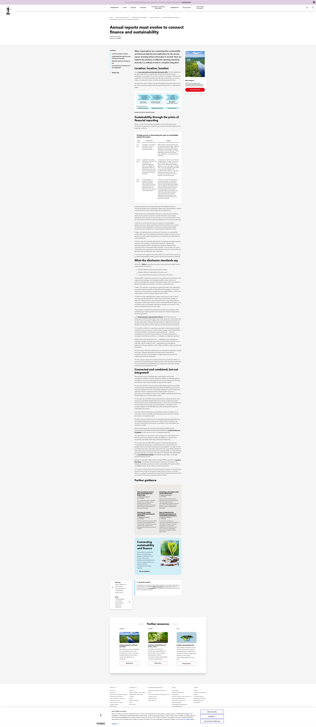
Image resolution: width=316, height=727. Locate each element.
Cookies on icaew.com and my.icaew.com (181, 696)
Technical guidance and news (158, 7)
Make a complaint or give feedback (137, 692)
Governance (112, 692)
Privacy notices (175, 694)
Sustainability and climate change (139, 17)
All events (196, 690)
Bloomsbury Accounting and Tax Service (157, 690)
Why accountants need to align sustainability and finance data (145, 493)
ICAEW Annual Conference (200, 698)
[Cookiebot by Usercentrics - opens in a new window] (101, 724)
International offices (133, 700)
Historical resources (152, 698)
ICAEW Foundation (114, 704)
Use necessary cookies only (212, 721)
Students (143, 7)
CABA (130, 702)
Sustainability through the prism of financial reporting (121, 57)
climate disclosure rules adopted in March (150, 317)
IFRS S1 (144, 264)
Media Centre (113, 706)
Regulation (187, 7)
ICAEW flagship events (199, 700)
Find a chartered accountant (116, 702)
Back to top (115, 72)
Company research (152, 696)
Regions (131, 698)
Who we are (112, 690)
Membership (115, 7)
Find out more (186, 2)
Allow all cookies (212, 712)
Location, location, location (120, 54)
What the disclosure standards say (121, 62)
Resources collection (154, 17)
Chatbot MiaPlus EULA (177, 706)
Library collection (152, 700)
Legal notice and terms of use (178, 700)
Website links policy (176, 702)
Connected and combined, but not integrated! (121, 66)
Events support (197, 702)
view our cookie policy (187, 719)
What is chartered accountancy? (117, 698)
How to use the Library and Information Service (158, 694)
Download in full (195, 89)
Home (111, 17)
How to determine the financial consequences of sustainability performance (168, 514)
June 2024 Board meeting (145, 454)
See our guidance (144, 571)
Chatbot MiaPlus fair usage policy (179, 704)
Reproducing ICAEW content (178, 698)
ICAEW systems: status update (136, 694)
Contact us (131, 690)
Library (149, 692)
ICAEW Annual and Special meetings (118, 694)
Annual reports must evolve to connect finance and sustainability (124, 19)
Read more (129, 663)
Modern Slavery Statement (178, 692)
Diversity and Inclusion (115, 700)
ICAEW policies (175, 690)
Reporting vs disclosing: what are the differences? (169, 492)
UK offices (131, 696)
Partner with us (132, 704)
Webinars (196, 694)
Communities (174, 7)
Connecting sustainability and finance (170, 17)
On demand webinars (199, 696)
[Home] (8, 10)
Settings (114, 723)
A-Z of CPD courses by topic (200, 692)
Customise (211, 716)
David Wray (152, 588)
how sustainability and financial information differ (153, 72)
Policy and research (200, 7)
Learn (124, 7)
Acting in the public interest (116, 696)
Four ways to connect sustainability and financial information (146, 514)
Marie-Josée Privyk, (158, 586)
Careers (133, 7)
